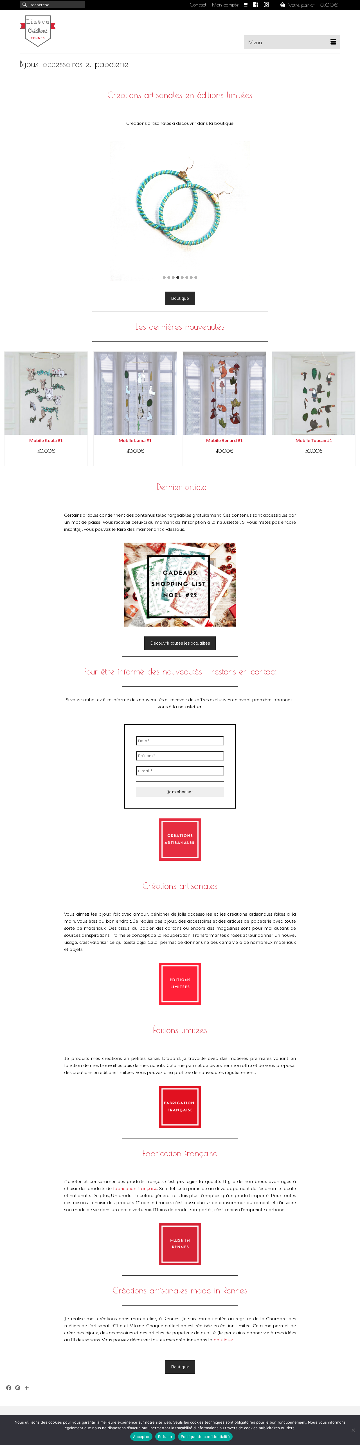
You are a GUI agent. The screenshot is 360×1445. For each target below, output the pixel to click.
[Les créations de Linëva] (70, 29)
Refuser (165, 1436)
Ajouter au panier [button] (46, 460)
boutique (223, 1339)
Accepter (141, 1436)
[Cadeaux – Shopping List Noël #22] (180, 584)
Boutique (180, 298)
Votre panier (312, 5)
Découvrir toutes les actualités (180, 643)
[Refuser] (353, 1430)
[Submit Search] (24, 4)
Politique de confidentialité (205, 1436)
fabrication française (135, 1188)
